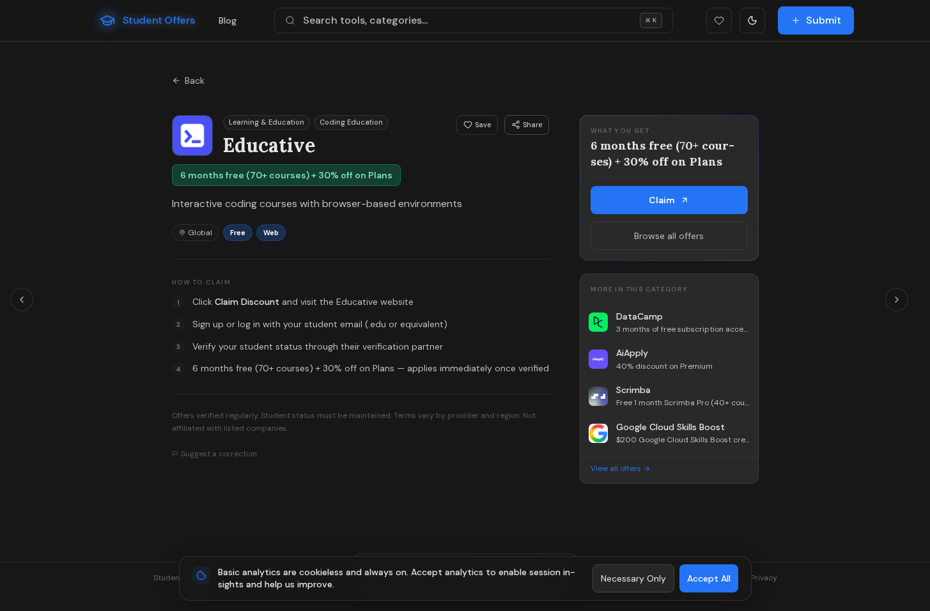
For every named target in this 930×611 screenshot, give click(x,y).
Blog (227, 20)
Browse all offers (669, 236)
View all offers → (620, 468)
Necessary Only (633, 578)
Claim (662, 200)
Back (195, 80)
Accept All (709, 578)
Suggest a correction (219, 454)
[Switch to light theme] (752, 20)
